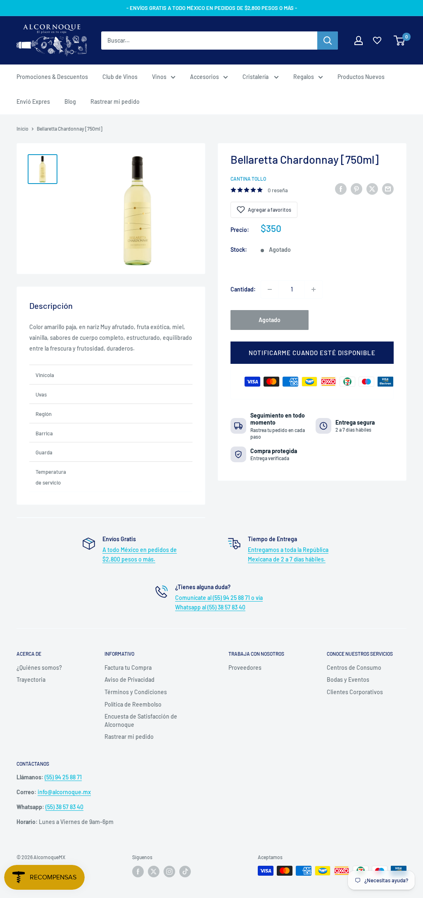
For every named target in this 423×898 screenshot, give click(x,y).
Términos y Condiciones (136, 691)
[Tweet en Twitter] (372, 188)
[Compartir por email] (388, 188)
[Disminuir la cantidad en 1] (269, 289)
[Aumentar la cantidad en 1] (313, 289)
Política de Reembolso (133, 704)
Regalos (303, 76)
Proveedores (244, 667)
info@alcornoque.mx (64, 791)
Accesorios (204, 76)
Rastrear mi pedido (115, 101)
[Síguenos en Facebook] (138, 871)
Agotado (269, 319)
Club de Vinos (120, 76)
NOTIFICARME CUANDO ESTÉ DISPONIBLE (312, 352)
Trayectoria (31, 679)
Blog (70, 101)
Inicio (23, 128)
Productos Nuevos (361, 76)
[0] (399, 40)
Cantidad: (243, 289)
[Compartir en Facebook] (341, 188)
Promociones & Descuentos (52, 76)
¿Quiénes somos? (39, 667)
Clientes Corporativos (355, 691)
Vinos (159, 76)
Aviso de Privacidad (129, 679)
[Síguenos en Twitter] (153, 871)
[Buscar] (327, 40)
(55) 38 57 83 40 (64, 806)
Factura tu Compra (128, 667)
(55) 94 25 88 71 (63, 777)
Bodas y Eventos (348, 679)
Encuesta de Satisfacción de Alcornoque (141, 720)
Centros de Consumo (354, 667)
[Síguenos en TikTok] (185, 871)
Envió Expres (33, 101)
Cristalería (256, 76)
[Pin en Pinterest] (356, 188)
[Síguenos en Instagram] (169, 871)
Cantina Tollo (248, 179)
